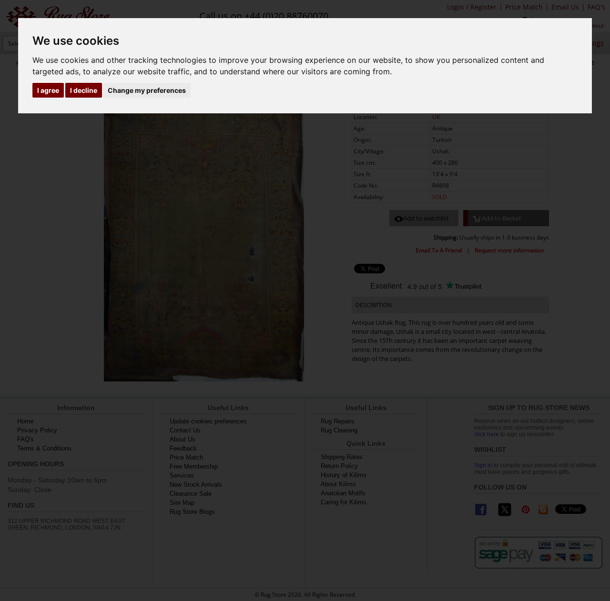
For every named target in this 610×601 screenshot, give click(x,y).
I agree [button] (48, 90)
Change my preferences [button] (147, 90)
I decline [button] (83, 90)
